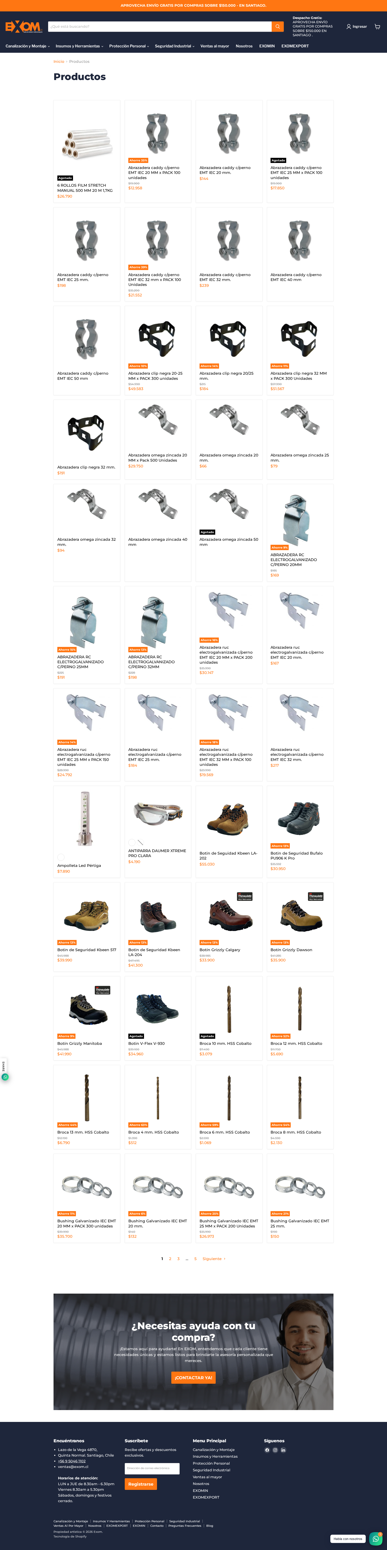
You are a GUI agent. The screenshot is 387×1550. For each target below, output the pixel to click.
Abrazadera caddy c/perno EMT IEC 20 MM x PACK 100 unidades (154, 172)
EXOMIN (267, 46)
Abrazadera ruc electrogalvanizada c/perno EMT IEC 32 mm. (297, 754)
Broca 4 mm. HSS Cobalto (153, 1132)
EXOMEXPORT (295, 46)
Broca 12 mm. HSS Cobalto (296, 1043)
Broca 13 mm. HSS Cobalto (83, 1132)
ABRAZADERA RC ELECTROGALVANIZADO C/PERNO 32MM (151, 662)
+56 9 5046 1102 (72, 1461)
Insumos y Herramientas (78, 46)
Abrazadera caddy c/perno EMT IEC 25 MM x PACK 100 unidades (296, 172)
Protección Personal (127, 46)
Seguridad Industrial (173, 46)
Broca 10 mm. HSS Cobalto (226, 1043)
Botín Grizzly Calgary (220, 950)
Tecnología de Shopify (70, 1536)
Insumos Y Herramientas (111, 1521)
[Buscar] (278, 26)
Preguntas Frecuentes (184, 1525)
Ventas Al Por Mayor (68, 1525)
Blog (209, 1525)
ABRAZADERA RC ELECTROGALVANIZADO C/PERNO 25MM (80, 662)
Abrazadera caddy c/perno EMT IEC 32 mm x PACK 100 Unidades (154, 279)
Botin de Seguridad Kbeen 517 (86, 950)
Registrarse (140, 1484)
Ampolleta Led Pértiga (79, 865)
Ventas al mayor (214, 46)
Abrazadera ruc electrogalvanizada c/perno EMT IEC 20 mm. (297, 652)
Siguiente (213, 1258)
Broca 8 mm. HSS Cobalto (296, 1132)
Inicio (59, 61)
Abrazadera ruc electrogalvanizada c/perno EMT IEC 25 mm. (154, 754)
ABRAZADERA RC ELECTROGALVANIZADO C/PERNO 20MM (294, 560)
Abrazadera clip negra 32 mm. (86, 467)
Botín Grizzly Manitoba (79, 1043)
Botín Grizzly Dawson (291, 950)
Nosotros (244, 46)
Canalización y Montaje (26, 46)
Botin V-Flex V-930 (146, 1043)
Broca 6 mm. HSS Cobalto (225, 1132)
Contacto (156, 1525)
